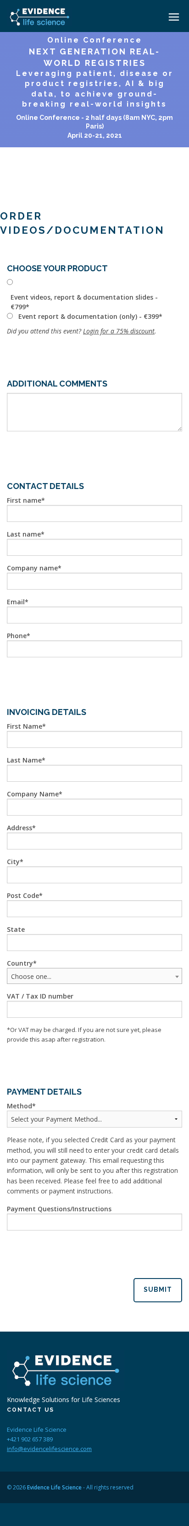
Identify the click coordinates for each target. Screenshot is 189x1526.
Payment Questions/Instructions (59, 1208)
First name (24, 500)
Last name (24, 534)
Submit (158, 1289)
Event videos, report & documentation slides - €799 (84, 302)
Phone (17, 635)
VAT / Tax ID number (40, 996)
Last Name (24, 760)
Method (19, 1106)
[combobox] (94, 976)
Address (19, 827)
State (16, 929)
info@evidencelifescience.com (49, 1449)
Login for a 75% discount (119, 331)
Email (16, 601)
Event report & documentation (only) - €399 (88, 316)
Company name (32, 568)
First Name (24, 726)
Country (20, 963)
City (13, 861)
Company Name (33, 794)
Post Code (23, 895)
